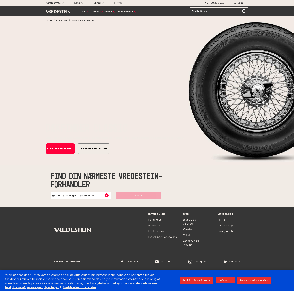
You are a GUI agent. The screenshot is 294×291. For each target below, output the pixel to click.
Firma (118, 2)
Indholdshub (125, 11)
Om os (95, 11)
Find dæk (154, 225)
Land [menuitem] (77, 2)
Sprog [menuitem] (97, 2)
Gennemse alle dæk (93, 148)
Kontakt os (155, 219)
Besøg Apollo (226, 231)
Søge (240, 2)
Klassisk (61, 20)
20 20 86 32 (217, 2)
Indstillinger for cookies (162, 237)
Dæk (83, 11)
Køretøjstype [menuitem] (53, 2)
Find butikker (156, 231)
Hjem (49, 20)
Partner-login (226, 225)
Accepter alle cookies (254, 280)
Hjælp (108, 11)
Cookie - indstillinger (196, 280)
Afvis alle (225, 280)
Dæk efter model (60, 148)
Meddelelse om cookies (79, 287)
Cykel (186, 235)
